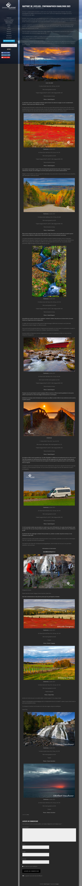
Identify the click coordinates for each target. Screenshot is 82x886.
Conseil (28, 814)
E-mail (24, 851)
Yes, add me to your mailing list (30, 866)
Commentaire (25, 827)
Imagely (57, 884)
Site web (24, 859)
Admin (10, 49)
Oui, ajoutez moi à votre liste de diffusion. (33, 875)
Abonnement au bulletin (9, 40)
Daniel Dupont (9, 6)
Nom (23, 844)
